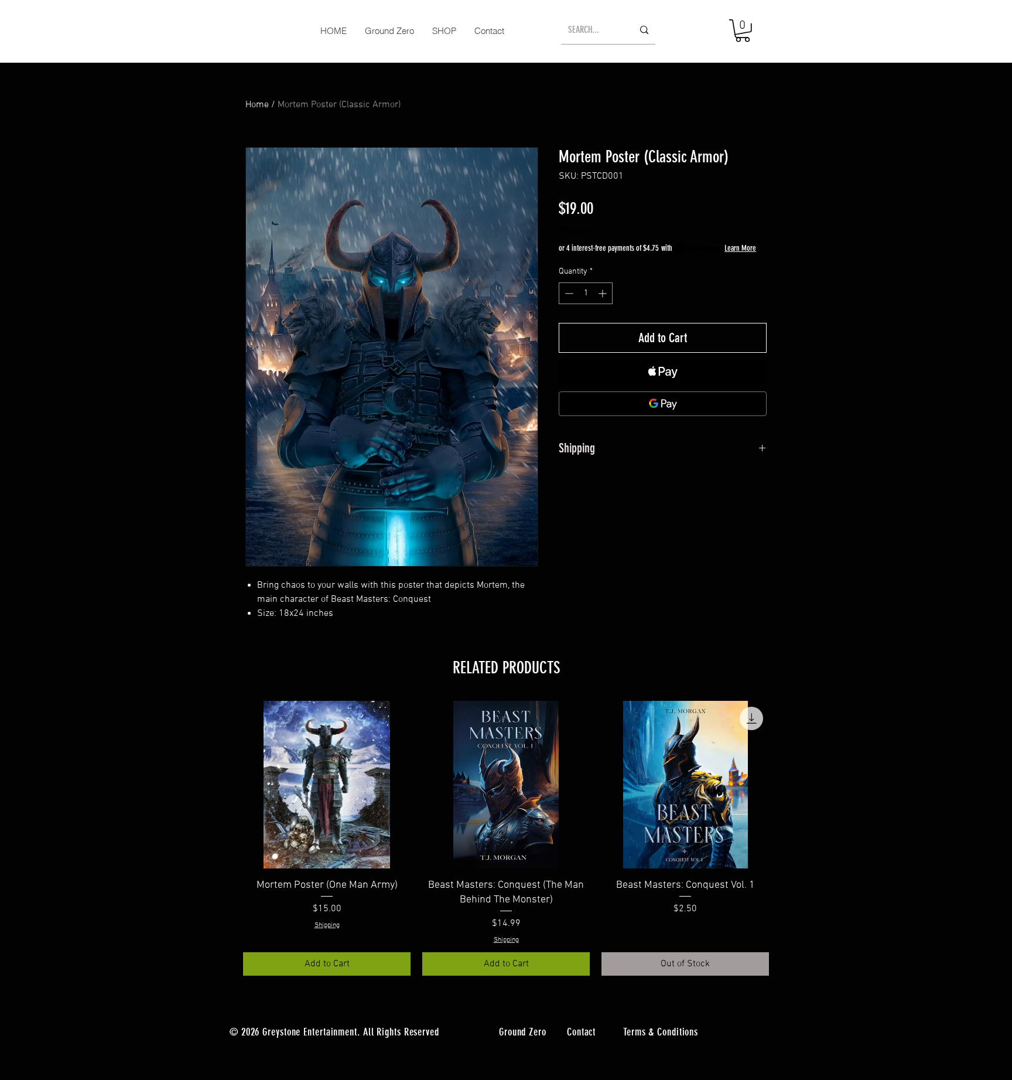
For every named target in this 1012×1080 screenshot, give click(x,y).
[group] (506, 838)
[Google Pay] (663, 403)
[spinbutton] (585, 293)
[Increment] (603, 293)
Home (257, 105)
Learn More (740, 248)
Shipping (574, 230)
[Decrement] (567, 293)
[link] (742, 30)
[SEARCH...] (644, 30)
